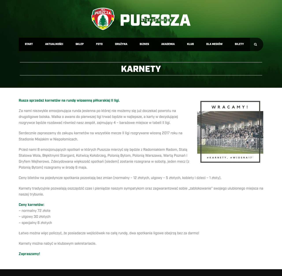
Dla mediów (214, 44)
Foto (99, 44)
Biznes (144, 44)
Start (29, 44)
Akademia (168, 44)
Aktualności (54, 44)
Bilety (239, 44)
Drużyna (121, 44)
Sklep (80, 44)
